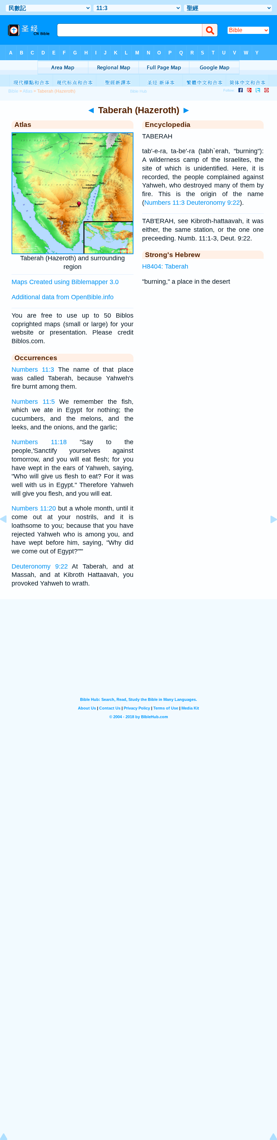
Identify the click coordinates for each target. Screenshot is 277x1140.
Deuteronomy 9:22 (40, 566)
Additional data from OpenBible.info (63, 297)
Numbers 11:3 (33, 369)
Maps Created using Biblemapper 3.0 (65, 282)
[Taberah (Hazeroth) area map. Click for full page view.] (72, 252)
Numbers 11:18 (39, 442)
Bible (13, 91)
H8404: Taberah (165, 266)
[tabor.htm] (268, 535)
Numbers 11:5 (33, 401)
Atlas (27, 91)
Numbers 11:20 (34, 508)
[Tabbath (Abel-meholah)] (9, 535)
